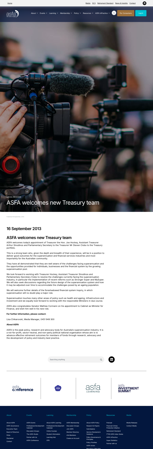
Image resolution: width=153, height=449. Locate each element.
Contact (132, 3)
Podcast (109, 423)
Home (9, 3)
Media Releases (131, 423)
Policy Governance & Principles (93, 438)
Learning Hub (51, 437)
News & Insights (121, 3)
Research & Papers (92, 426)
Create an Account (73, 438)
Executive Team (12, 429)
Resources (87, 13)
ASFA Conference (33, 440)
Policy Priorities (91, 442)
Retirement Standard (105, 3)
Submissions (90, 429)
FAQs (8, 435)
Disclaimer (10, 438)
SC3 (94, 3)
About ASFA (11, 423)
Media (88, 3)
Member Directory (73, 432)
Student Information (53, 434)
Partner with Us (32, 437)
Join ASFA (70, 429)
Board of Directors (13, 432)
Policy (76, 13)
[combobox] (76, 359)
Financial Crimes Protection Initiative (113, 427)
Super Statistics (111, 440)
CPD (48, 440)
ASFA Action (90, 445)
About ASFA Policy (92, 423)
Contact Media (131, 426)
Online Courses (52, 431)
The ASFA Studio (32, 434)
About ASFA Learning (54, 423)
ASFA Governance (13, 426)
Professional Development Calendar (35, 427)
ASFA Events (31, 423)
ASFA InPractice (101, 13)
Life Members (71, 435)
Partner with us (111, 443)
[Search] (101, 360)
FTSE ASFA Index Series (114, 434)
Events (42, 13)
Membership (65, 13)
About (33, 13)
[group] (24, 388)
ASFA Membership (73, 423)
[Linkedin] (144, 3)
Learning (52, 13)
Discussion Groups (33, 431)
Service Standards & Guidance (93, 433)
